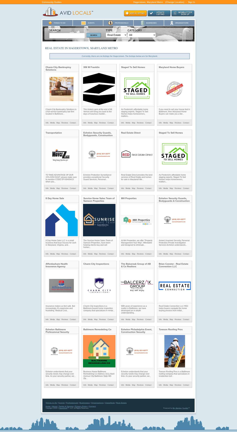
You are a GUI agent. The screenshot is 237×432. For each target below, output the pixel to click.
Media (52, 123)
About (54, 406)
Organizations (97, 403)
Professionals (72, 403)
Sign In (191, 2)
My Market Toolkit (180, 408)
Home (48, 406)
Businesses (85, 403)
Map (58, 123)
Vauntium (63, 408)
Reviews (64, 123)
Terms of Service (66, 406)
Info (47, 123)
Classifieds (110, 403)
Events (62, 403)
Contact (73, 123)
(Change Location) (174, 2)
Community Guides (51, 2)
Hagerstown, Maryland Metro (148, 2)
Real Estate (121, 403)
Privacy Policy (81, 406)
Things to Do (51, 403)
